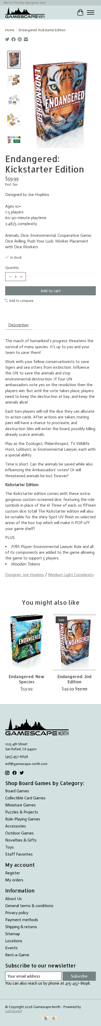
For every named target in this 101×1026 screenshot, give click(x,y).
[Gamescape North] (25, 12)
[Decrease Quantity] (10, 276)
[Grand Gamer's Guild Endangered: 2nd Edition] (74, 642)
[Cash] (53, 1018)
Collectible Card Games (25, 797)
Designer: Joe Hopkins (24, 574)
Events (11, 947)
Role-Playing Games (22, 819)
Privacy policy (16, 912)
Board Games (17, 790)
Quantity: (12, 267)
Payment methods (21, 919)
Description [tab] (18, 324)
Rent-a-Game (17, 954)
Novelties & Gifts (21, 840)
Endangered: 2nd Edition (74, 679)
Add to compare (21, 300)
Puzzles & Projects (21, 812)
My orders (14, 879)
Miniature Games (20, 804)
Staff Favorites (19, 854)
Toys (9, 847)
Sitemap (12, 933)
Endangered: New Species (27, 679)
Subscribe (79, 976)
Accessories (15, 826)
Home (9, 30)
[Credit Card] (45, 1018)
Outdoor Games (19, 833)
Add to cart (51, 290)
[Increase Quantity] (21, 276)
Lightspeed (13, 1011)
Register (12, 872)
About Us (13, 898)
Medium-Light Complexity (71, 574)
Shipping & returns (21, 926)
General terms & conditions (29, 905)
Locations (13, 940)
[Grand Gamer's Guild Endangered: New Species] (26, 642)
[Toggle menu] (90, 12)
